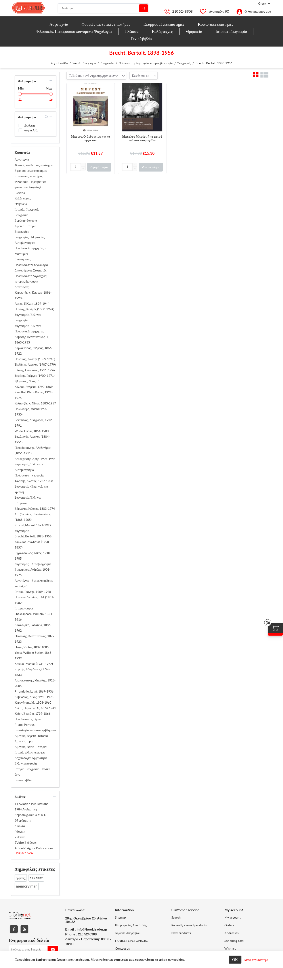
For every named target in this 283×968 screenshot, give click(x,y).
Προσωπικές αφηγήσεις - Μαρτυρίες (30, 251)
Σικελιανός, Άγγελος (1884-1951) (32, 439)
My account (232, 917)
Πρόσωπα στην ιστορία (29, 475)
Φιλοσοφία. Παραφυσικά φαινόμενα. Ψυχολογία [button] (74, 31)
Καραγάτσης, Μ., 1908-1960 (33, 702)
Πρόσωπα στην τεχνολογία (31, 265)
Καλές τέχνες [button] (162, 31)
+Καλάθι (109, 88)
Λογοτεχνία (22, 159)
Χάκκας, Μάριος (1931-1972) (34, 664)
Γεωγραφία (21, 215)
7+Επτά (20, 837)
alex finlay (36, 878)
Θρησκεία (21, 204)
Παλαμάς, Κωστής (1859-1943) (35, 359)
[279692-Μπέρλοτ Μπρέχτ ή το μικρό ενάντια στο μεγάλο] (142, 107)
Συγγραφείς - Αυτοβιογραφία (33, 564)
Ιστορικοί (21, 503)
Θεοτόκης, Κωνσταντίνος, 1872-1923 (35, 638)
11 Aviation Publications (31, 804)
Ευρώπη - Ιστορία (26, 220)
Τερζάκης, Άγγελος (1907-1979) (35, 364)
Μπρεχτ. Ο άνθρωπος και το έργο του (90, 138)
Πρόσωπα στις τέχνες (28, 719)
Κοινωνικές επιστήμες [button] (215, 24)
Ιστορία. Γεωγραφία (27, 209)
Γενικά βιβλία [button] (141, 38)
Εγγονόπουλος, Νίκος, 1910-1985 (33, 555)
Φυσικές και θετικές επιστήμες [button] (106, 24)
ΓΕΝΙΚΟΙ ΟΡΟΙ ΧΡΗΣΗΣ (131, 941)
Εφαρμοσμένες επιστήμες (31, 170)
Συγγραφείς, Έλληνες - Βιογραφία (29, 317)
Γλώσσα (20, 193)
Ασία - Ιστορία (24, 741)
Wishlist (230, 948)
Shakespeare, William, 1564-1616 (34, 616)
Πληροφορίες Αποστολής (131, 925)
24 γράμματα (23, 820)
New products (181, 933)
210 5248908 (182, 11)
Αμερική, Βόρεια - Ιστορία (31, 736)
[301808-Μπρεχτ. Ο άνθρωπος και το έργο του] (91, 107)
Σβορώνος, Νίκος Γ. (27, 381)
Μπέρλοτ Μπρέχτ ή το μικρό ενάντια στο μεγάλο (142, 138)
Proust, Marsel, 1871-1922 (33, 525)
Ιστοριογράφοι (24, 608)
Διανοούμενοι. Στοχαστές (30, 270)
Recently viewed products (189, 925)
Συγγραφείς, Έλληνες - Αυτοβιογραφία (29, 467)
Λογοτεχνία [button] (59, 24)
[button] (83, 165)
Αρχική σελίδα (59, 63)
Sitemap (120, 917)
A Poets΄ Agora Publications (34, 848)
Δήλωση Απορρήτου (127, 933)
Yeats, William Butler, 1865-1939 (33, 655)
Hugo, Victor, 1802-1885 (32, 647)
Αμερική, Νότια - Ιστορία (30, 747)
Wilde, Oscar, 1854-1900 (32, 431)
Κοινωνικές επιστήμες (28, 176)
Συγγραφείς (22, 531)
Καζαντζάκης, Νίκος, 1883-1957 (35, 403)
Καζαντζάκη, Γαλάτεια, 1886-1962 (33, 627)
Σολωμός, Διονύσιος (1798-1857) (32, 544)
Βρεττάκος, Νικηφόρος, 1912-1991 (34, 422)
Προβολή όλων (24, 853)
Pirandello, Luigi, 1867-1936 (34, 691)
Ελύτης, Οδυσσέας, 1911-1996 (35, 370)
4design (20, 831)
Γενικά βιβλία (23, 780)
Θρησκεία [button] (194, 31)
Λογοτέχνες (22, 287)
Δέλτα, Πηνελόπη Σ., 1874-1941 (35, 708)
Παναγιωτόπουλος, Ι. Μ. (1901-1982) (34, 600)
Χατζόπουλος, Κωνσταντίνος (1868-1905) (32, 516)
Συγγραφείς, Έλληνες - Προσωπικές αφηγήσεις (29, 328)
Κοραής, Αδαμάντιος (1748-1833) (32, 672)
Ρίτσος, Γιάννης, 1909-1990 (33, 591)
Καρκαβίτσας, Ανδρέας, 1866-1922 (34, 350)
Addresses (231, 933)
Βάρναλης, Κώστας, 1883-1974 (35, 508)
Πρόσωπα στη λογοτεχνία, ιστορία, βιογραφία (31, 278)
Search (176, 917)
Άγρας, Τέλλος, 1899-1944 (32, 303)
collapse (51, 80)
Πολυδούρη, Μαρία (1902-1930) (31, 411)
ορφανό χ (20, 877)
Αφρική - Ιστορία (25, 226)
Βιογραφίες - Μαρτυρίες (30, 237)
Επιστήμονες (23, 259)
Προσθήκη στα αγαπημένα (109, 97)
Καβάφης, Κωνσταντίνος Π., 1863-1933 (32, 339)
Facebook (14, 929)
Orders (229, 925)
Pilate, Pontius (24, 724)
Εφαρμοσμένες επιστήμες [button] (163, 24)
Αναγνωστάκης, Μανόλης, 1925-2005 (35, 683)
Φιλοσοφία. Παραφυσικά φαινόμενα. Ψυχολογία (30, 184)
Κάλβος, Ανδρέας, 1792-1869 (34, 386)
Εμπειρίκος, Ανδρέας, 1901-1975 (32, 572)
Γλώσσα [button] (131, 31)
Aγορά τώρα (99, 167)
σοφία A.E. (31, 130)
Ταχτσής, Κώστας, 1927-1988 (34, 481)
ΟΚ (235, 959)
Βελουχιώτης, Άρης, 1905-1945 (35, 459)
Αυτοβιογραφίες (25, 242)
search (46, 117)
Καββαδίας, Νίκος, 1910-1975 (34, 697)
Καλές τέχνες (23, 198)
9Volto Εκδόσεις (25, 842)
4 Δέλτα (20, 826)
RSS (24, 929)
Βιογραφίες (22, 231)
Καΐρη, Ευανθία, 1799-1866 (32, 713)
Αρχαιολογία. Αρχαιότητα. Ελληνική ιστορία (31, 760)
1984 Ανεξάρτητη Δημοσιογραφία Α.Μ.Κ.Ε (30, 812)
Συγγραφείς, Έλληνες (28, 497)
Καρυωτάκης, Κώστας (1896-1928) (33, 295)
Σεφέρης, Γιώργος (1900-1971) (35, 375)
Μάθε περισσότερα (256, 960)
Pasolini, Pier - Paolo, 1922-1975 (34, 395)
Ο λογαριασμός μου (258, 11)
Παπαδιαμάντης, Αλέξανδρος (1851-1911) (33, 450)
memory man (26, 886)
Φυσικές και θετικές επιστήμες (34, 165)
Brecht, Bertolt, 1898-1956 (33, 536)
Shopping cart (233, 941)
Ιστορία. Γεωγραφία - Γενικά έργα (32, 771)
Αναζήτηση (143, 8)
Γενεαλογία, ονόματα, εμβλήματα (35, 730)
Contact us (122, 948)
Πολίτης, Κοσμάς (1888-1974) (34, 309)
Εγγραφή (53, 949)
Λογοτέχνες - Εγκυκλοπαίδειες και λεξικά (34, 583)
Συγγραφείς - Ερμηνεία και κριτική (31, 489)
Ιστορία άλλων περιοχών (30, 752)
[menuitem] (59, 24)
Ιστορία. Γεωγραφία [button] (231, 31)
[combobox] (104, 76)
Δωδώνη (29, 125)
